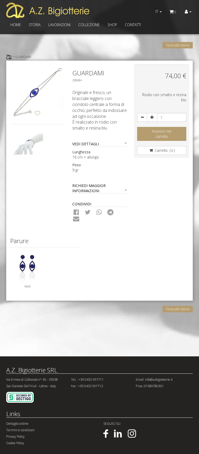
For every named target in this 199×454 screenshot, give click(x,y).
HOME (15, 24)
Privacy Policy (15, 436)
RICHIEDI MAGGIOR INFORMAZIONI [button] (89, 188)
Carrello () (164, 150)
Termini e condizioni (20, 430)
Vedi (27, 286)
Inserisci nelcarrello (161, 134)
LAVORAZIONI (59, 24)
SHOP (112, 24)
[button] (188, 11)
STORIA (34, 24)
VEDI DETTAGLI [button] (85, 143)
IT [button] (157, 11)
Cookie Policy (15, 443)
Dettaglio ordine (17, 423)
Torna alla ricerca (177, 45)
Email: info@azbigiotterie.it (154, 379)
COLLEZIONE (89, 24)
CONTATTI (133, 24)
